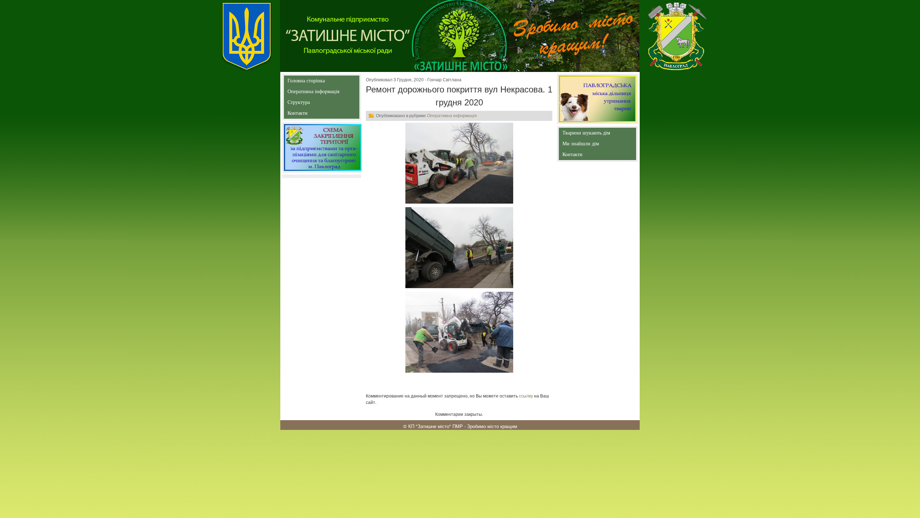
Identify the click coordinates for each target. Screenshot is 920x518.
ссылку (526, 395)
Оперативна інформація (313, 93)
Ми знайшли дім (595, 143)
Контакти (314, 114)
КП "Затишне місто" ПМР (435, 426)
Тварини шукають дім (587, 134)
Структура (311, 104)
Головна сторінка (306, 82)
